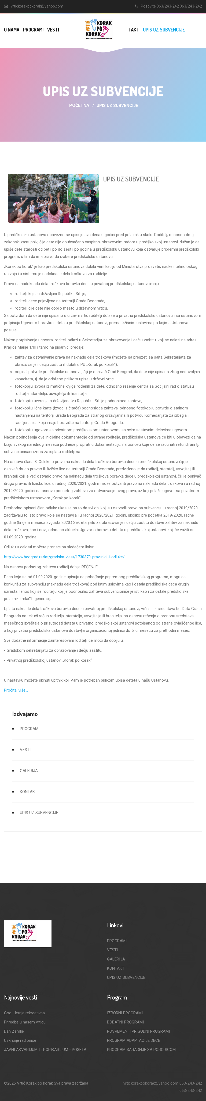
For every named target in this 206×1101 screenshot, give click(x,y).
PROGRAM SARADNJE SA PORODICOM (141, 1049)
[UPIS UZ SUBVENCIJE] (53, 198)
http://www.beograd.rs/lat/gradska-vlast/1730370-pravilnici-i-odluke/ (64, 557)
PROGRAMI (33, 30)
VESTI (53, 30)
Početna (79, 105)
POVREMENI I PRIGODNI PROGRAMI (138, 1031)
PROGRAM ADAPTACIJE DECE (133, 1040)
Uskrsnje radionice (20, 1040)
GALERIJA (29, 770)
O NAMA (11, 30)
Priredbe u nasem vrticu (25, 1022)
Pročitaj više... (16, 690)
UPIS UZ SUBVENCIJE (164, 30)
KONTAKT (28, 791)
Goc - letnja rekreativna (24, 1013)
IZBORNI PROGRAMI (125, 1013)
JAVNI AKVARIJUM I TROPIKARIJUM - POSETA (45, 1049)
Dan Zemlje (14, 1031)
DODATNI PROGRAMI (125, 1022)
